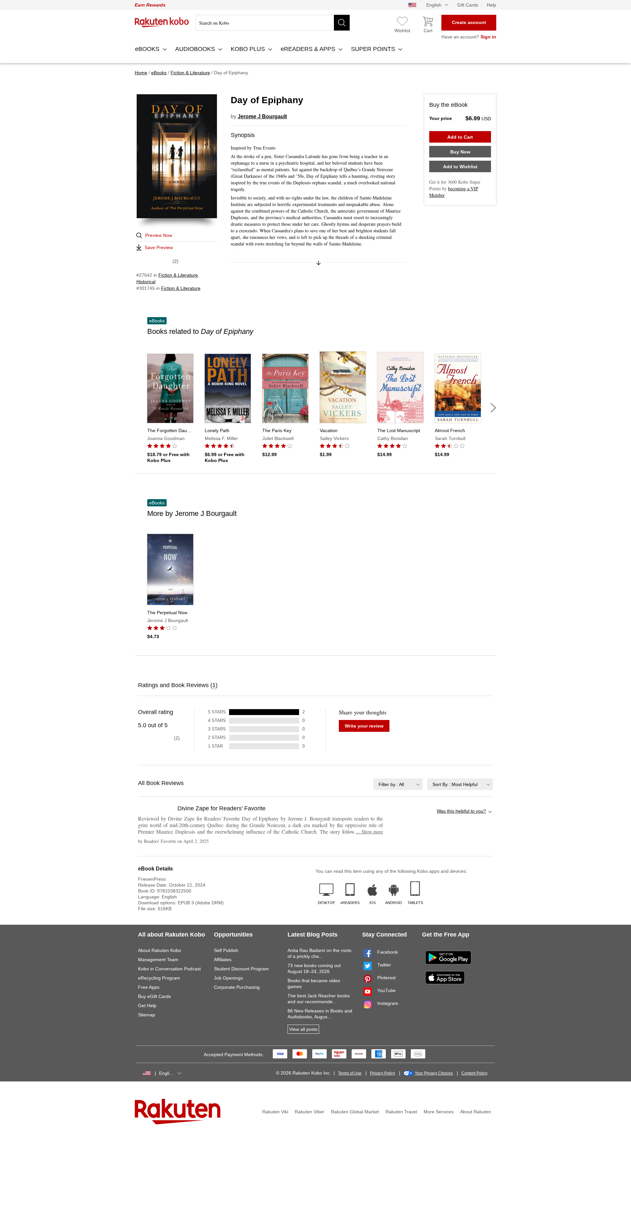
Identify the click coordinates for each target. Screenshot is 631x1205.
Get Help (147, 1005)
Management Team (158, 959)
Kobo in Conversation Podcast (169, 968)
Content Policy (474, 1073)
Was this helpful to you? (461, 811)
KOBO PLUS (249, 49)
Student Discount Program (241, 968)
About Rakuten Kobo (159, 950)
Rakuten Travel (401, 1111)
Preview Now (158, 235)
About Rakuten (475, 1111)
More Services (439, 1111)
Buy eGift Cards (154, 996)
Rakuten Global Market (355, 1111)
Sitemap (146, 1014)
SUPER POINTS (374, 49)
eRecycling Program (159, 978)
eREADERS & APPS (309, 49)
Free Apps (148, 987)
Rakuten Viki (275, 1111)
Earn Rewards (150, 5)
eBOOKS (148, 49)
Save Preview (159, 247)
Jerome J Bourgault (262, 116)
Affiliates (222, 959)
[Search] (342, 23)
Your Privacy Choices (434, 1073)
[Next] (493, 408)
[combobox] (398, 784)
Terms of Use (350, 1073)
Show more (369, 831)
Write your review (364, 726)
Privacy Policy (382, 1073)
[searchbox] (273, 23)
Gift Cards (467, 5)
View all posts (303, 1029)
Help (491, 5)
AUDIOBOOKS (196, 49)
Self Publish (226, 950)
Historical (145, 281)
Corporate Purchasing (237, 987)
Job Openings (228, 978)
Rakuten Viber (309, 1111)
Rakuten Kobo (162, 22)
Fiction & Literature (178, 275)
